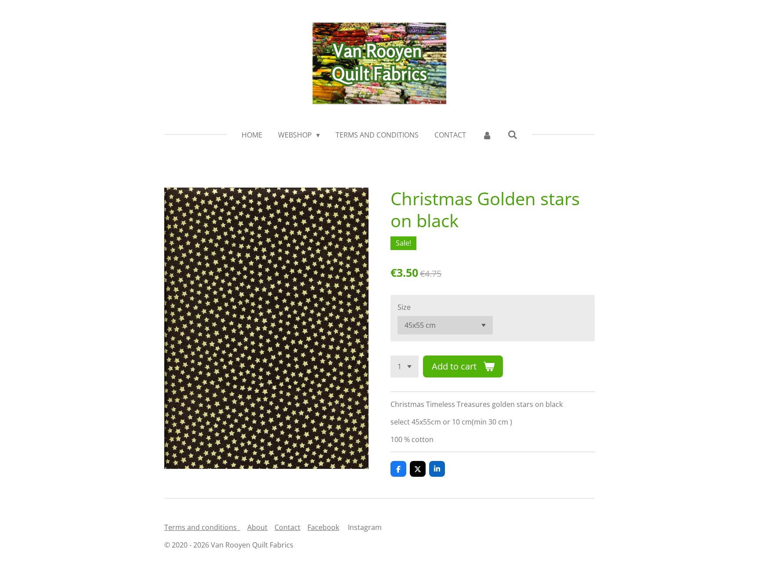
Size (404, 307)
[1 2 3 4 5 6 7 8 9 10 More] (404, 366)
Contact (287, 527)
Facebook (323, 527)
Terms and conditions (202, 527)
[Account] (486, 134)
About (257, 527)
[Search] (512, 134)
